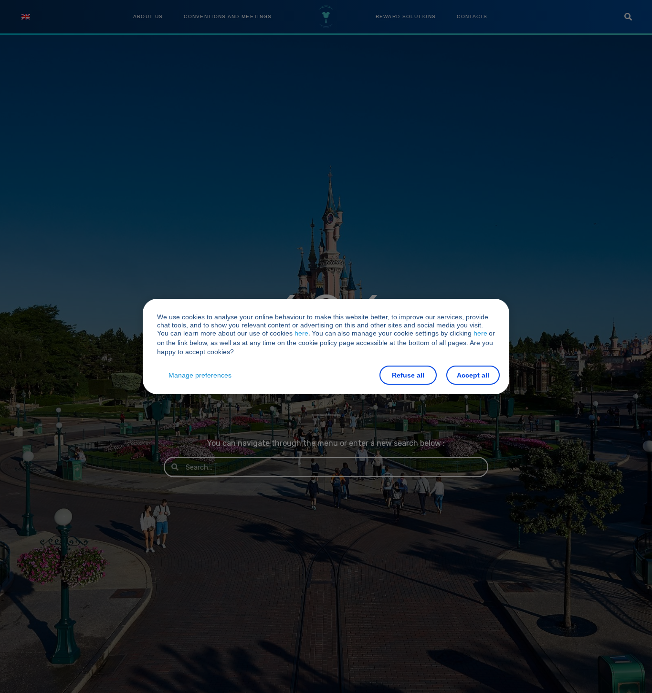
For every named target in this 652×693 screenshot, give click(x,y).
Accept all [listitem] (473, 375)
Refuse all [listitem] (408, 375)
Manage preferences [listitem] (199, 375)
